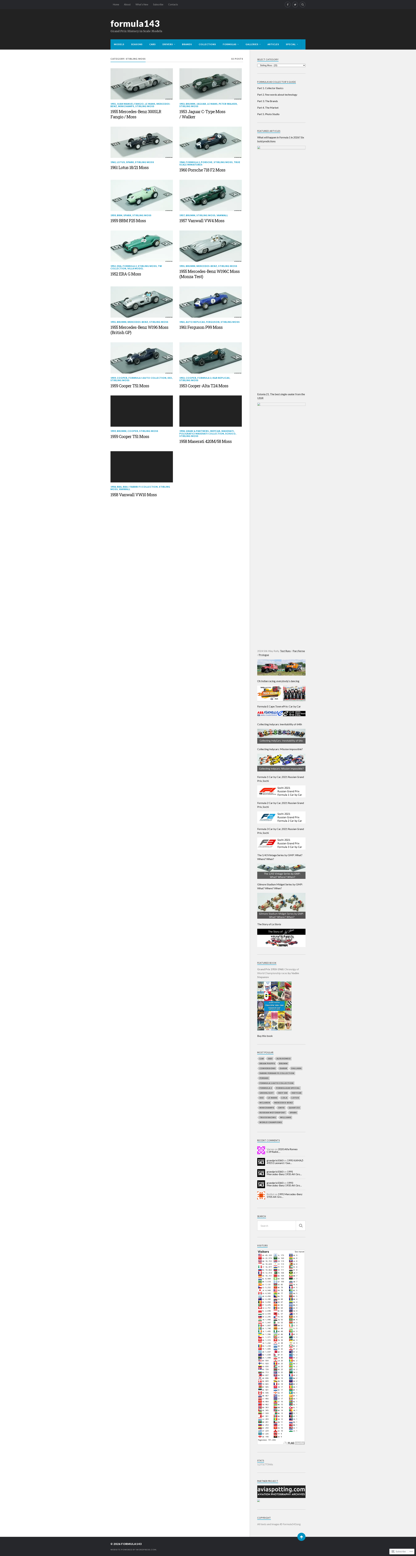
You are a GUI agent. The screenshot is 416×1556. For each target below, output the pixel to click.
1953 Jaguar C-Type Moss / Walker (202, 114)
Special (291, 44)
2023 (270, 1058)
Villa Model (135, 268)
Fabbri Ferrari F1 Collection (277, 1073)
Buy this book (265, 1035)
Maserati (227, 431)
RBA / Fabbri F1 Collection (140, 487)
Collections (207, 44)
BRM (119, 215)
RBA (119, 487)
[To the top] (301, 1537)
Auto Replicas (195, 322)
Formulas (229, 44)
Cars (152, 44)
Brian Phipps (267, 1063)
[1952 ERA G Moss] (141, 246)
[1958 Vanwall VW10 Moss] (141, 466)
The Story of (269, 924)
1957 (182, 215)
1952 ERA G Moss (125, 274)
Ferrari (264, 1078)
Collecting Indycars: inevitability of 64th (279, 724)
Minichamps (126, 106)
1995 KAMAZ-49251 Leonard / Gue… (285, 1161)
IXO (170, 378)
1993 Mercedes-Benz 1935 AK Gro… (284, 1184)
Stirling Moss (144, 106)
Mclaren (265, 1103)
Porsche (207, 162)
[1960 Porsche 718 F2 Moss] (210, 142)
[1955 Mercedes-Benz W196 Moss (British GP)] (141, 302)
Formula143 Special (288, 1088)
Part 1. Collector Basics (270, 88)
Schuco (230, 433)
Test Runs (285, 650)
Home (116, 4)
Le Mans (150, 104)
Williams (285, 1117)
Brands (187, 44)
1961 (113, 162)
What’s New (142, 4)
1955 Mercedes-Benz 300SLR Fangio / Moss (135, 114)
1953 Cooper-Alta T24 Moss (203, 385)
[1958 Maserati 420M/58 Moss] (210, 411)
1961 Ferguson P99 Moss (201, 327)
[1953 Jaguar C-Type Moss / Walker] (210, 83)
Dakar (283, 1068)
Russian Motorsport (273, 1112)
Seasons (137, 44)
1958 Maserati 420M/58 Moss (205, 441)
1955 (113, 104)
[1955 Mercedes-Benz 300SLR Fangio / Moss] (141, 83)
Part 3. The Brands (267, 101)
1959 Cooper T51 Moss (129, 385)
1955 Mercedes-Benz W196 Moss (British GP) (139, 330)
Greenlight (267, 1093)
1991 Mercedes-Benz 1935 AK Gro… (284, 1173)
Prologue (264, 654)
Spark (130, 162)
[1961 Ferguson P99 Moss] (210, 302)
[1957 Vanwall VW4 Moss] (210, 195)
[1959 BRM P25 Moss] (141, 195)
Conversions (267, 1068)
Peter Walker (228, 104)
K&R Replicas (221, 378)
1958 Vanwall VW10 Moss (133, 494)
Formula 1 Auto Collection (147, 378)
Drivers (167, 44)
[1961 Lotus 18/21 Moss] (141, 142)
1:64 (262, 1058)
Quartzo (294, 1108)
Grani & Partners (197, 431)
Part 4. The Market (268, 107)
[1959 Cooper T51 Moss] (141, 358)
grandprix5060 (275, 1160)
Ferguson (213, 322)
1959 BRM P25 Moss (128, 220)
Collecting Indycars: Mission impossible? (280, 749)
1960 (182, 162)
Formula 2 (193, 162)
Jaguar (201, 104)
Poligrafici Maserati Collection (201, 433)
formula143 (135, 23)
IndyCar (215, 431)
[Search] (303, 4)
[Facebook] (288, 4)
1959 (113, 215)
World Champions (271, 1122)
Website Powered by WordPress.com (133, 1549)
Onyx (281, 1108)
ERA (119, 266)
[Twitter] (295, 4)
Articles (273, 44)
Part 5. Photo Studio (268, 114)
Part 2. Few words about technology (277, 94)
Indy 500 (282, 1093)
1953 (182, 104)
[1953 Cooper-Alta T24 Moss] (210, 358)
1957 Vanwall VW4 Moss (201, 220)
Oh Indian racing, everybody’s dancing (278, 681)
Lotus (121, 162)
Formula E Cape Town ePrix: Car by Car (279, 706)
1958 (182, 431)
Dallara (296, 1068)
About (127, 4)
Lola (284, 1098)
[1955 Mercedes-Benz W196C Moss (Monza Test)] (210, 246)
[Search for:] (281, 1226)
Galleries (252, 44)
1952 (113, 266)
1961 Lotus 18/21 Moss (129, 167)
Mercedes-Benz (206, 266)
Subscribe (158, 4)
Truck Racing (268, 1117)
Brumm (190, 104)
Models (119, 44)
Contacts (173, 4)
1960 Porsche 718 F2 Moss (202, 170)
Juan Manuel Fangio (130, 104)
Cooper (122, 378)
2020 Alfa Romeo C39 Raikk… (282, 1150)
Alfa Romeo (284, 1058)
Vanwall (222, 215)
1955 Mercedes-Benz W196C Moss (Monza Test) (209, 274)
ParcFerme (299, 650)
